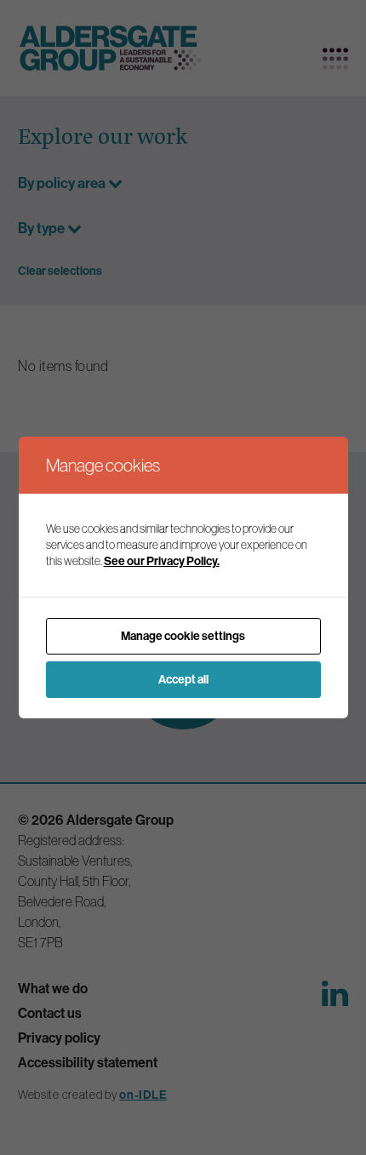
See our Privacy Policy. (162, 561)
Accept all (183, 679)
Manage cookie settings (183, 635)
